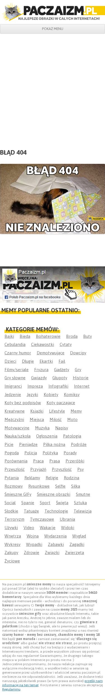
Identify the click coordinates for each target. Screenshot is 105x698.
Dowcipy (78, 352)
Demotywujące (50, 352)
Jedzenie (12, 394)
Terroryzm (14, 519)
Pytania (11, 477)
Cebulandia (14, 344)
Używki (11, 527)
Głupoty (59, 377)
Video (29, 527)
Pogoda (11, 452)
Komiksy (72, 394)
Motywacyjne (16, 427)
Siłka (75, 486)
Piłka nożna (54, 444)
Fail (62, 361)
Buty (87, 336)
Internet (82, 386)
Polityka (50, 452)
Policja (30, 452)
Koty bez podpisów (22, 402)
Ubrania (67, 519)
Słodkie (11, 511)
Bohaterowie (48, 336)
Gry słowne (14, 377)
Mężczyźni (14, 419)
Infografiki (58, 386)
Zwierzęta (74, 552)
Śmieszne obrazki (53, 494)
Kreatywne (14, 411)
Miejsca (37, 419)
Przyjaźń (38, 469)
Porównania (15, 461)
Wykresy (12, 544)
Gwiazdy (39, 377)
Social (10, 502)
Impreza (35, 386)
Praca (38, 461)
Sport (45, 502)
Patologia (72, 436)
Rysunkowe (39, 486)
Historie (80, 377)
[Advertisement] (52, 88)
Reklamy (32, 477)
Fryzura (41, 369)
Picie (8, 444)
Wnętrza (12, 536)
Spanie (27, 502)
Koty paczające (60, 402)
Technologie (56, 511)
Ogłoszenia (46, 436)
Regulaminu (11, 689)
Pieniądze (28, 444)
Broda (72, 336)
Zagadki (76, 544)
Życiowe (12, 561)
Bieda (25, 336)
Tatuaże (31, 511)
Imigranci (13, 386)
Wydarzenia (55, 536)
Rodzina (71, 477)
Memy (76, 411)
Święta (62, 502)
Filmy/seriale (16, 369)
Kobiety (51, 394)
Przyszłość (62, 469)
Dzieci (10, 361)
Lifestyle (57, 411)
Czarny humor (17, 352)
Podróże (79, 444)
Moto (72, 419)
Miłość (56, 419)
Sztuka (80, 502)
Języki (32, 394)
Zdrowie (31, 552)
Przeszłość (14, 469)
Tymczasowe (42, 519)
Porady (70, 452)
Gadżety (61, 369)
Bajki (9, 336)
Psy (80, 469)
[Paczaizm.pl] (52, 12)
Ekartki (46, 361)
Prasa (54, 461)
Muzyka (42, 427)
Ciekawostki (42, 344)
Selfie (60, 486)
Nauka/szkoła (17, 436)
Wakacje (47, 527)
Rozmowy (13, 486)
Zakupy (11, 552)
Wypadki (34, 544)
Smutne (83, 494)
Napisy (61, 427)
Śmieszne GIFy (17, 494)
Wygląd (79, 536)
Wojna (33, 536)
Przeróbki (75, 461)
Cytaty (66, 344)
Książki (36, 411)
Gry (78, 369)
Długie (28, 361)
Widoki (67, 527)
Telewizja (83, 511)
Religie (52, 477)
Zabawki (56, 544)
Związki (52, 552)
